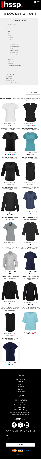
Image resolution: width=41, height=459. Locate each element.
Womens (10, 31)
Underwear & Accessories (14, 65)
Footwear (8, 70)
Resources (20, 387)
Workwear (10, 57)
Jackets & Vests (14, 52)
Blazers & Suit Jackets (15, 46)
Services (20, 384)
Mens (9, 29)
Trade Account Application (20, 415)
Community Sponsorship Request (20, 412)
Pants (11, 48)
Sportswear (11, 59)
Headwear (8, 67)
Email (7, 435)
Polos (11, 42)
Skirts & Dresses (14, 50)
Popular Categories (11, 24)
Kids (9, 33)
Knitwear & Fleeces (15, 55)
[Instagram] (20, 425)
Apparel (8, 27)
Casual (9, 35)
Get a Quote (20, 392)
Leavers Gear (9, 76)
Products (20, 382)
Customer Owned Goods (12, 82)
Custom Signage (10, 80)
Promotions (9, 78)
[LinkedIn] (26, 425)
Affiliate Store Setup (20, 410)
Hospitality (10, 63)
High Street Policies (20, 400)
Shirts (11, 39)
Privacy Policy (20, 407)
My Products (20, 379)
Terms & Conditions (20, 405)
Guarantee (20, 403)
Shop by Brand (10, 74)
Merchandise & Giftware (12, 72)
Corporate (10, 37)
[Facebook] (14, 425)
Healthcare (11, 61)
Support (20, 389)
